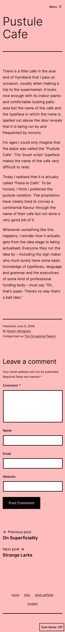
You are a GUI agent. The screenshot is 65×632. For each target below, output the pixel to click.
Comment (12, 385)
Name (7, 430)
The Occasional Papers (40, 336)
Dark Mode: (49, 627)
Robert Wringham (19, 331)
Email (7, 454)
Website (9, 477)
